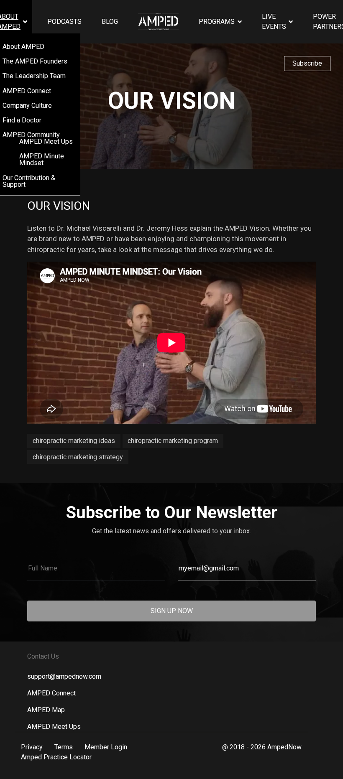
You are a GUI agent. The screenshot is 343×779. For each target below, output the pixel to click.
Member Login (105, 747)
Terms (63, 747)
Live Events (274, 22)
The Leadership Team (34, 76)
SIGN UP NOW (172, 611)
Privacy (32, 747)
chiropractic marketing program (173, 441)
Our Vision (58, 206)
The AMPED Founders (35, 61)
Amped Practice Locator (56, 757)
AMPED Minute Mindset (41, 159)
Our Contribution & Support (29, 181)
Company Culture (27, 105)
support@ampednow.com (64, 676)
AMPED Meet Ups (46, 141)
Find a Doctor (22, 120)
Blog (110, 21)
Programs (217, 21)
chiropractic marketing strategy (78, 457)
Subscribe (307, 63)
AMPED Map (46, 710)
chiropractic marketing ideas (74, 441)
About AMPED (23, 47)
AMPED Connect (27, 91)
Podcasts (64, 21)
